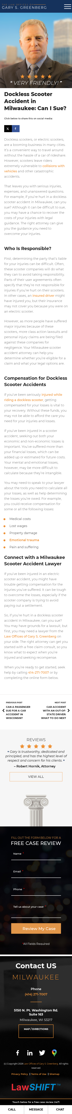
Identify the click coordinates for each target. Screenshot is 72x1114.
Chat (60, 1109)
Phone (36, 989)
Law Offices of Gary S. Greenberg (30, 636)
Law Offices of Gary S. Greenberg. (41, 1063)
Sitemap (54, 1074)
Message (36, 1109)
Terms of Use (38, 1074)
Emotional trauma (24, 540)
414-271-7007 (38, 673)
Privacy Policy (19, 1074)
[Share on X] (8, 128)
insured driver (43, 296)
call (12, 1109)
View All (36, 777)
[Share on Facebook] (16, 128)
